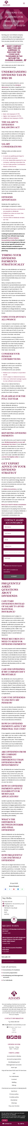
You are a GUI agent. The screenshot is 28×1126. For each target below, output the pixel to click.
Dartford (14, 1091)
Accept (4, 1120)
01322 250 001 (8, 902)
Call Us (22, 1124)
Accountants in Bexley (14, 1056)
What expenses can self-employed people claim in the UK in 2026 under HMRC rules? (13, 939)
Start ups (14, 1067)
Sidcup (14, 1085)
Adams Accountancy (10, 489)
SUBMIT (14, 576)
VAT (14, 1073)
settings (22, 1117)
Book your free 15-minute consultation (14, 505)
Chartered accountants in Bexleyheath (14, 1088)
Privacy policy (14, 1094)
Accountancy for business (11, 970)
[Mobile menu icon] (24, 3)
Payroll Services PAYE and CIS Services (14, 1070)
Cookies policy (14, 1097)
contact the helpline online (10, 457)
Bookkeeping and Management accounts (13, 976)
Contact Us (8, 1124)
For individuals (7, 980)
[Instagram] (25, 777)
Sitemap (14, 1103)
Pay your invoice (14, 1106)
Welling (14, 1082)
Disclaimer (14, 1100)
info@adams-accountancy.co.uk (14, 904)
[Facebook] (25, 772)
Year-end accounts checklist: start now (12, 948)
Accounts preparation (10, 973)
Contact (14, 1079)
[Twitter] (25, 788)
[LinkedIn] (25, 783)
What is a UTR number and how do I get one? (14, 930)
